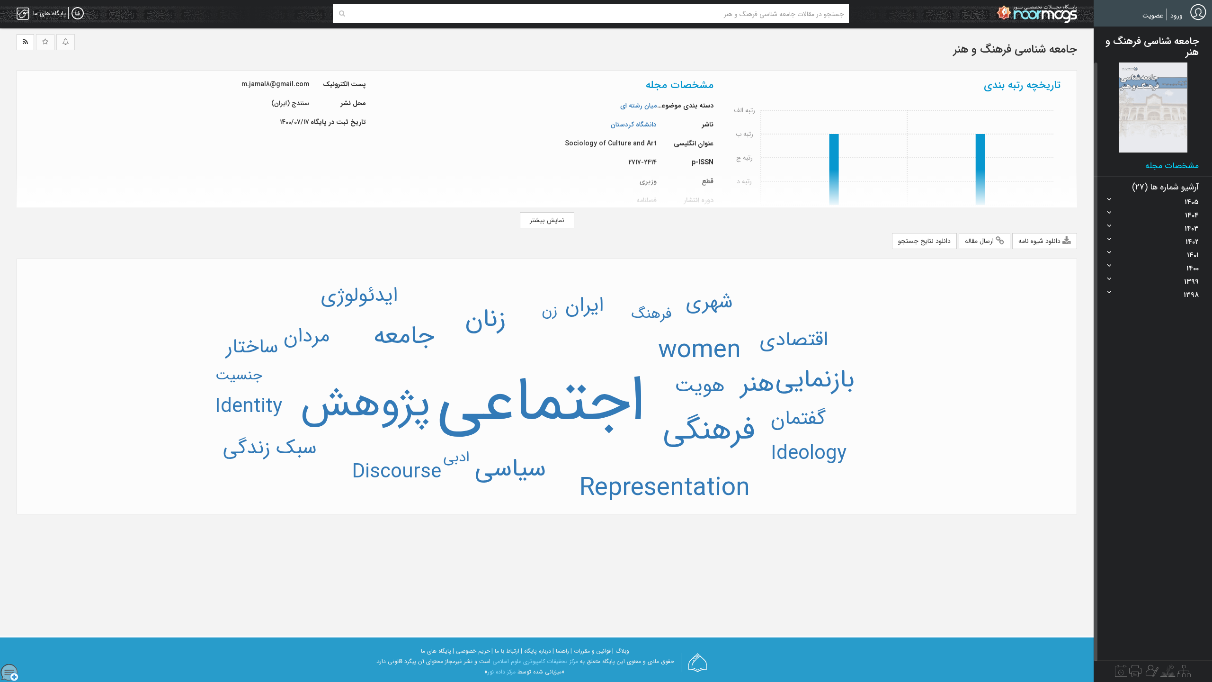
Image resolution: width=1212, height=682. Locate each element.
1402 (1192, 242)
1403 (1192, 228)
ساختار (252, 347)
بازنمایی (815, 380)
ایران (584, 305)
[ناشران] (1135, 673)
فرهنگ (652, 314)
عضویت (1152, 15)
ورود (1176, 15)
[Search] (342, 13)
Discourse (396, 472)
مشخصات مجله (1172, 165)
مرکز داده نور (502, 671)
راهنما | (561, 650)
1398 (1191, 295)
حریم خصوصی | (471, 650)
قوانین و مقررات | (590, 650)
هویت (700, 386)
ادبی (456, 457)
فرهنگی (709, 431)
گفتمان (798, 418)
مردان (307, 336)
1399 (1191, 281)
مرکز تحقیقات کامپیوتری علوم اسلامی (535, 661)
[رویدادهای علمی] (1121, 673)
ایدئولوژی (359, 295)
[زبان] (77, 13)
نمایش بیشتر (547, 220)
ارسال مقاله (980, 241)
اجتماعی (541, 403)
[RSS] (25, 42)
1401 (1193, 255)
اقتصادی (794, 340)
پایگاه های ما (436, 650)
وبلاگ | (620, 650)
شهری (709, 302)
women (699, 350)
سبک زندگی (270, 448)
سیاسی (510, 469)
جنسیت (238, 375)
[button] (1153, 108)
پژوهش (365, 404)
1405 (1192, 202)
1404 (1192, 215)
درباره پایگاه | (536, 650)
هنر (757, 384)
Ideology (809, 453)
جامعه (404, 336)
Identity (248, 406)
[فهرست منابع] (1184, 673)
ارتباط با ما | (505, 650)
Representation (664, 488)
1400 (1192, 268)
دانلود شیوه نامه (1040, 241)
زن (549, 310)
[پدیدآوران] (1151, 673)
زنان (485, 319)
